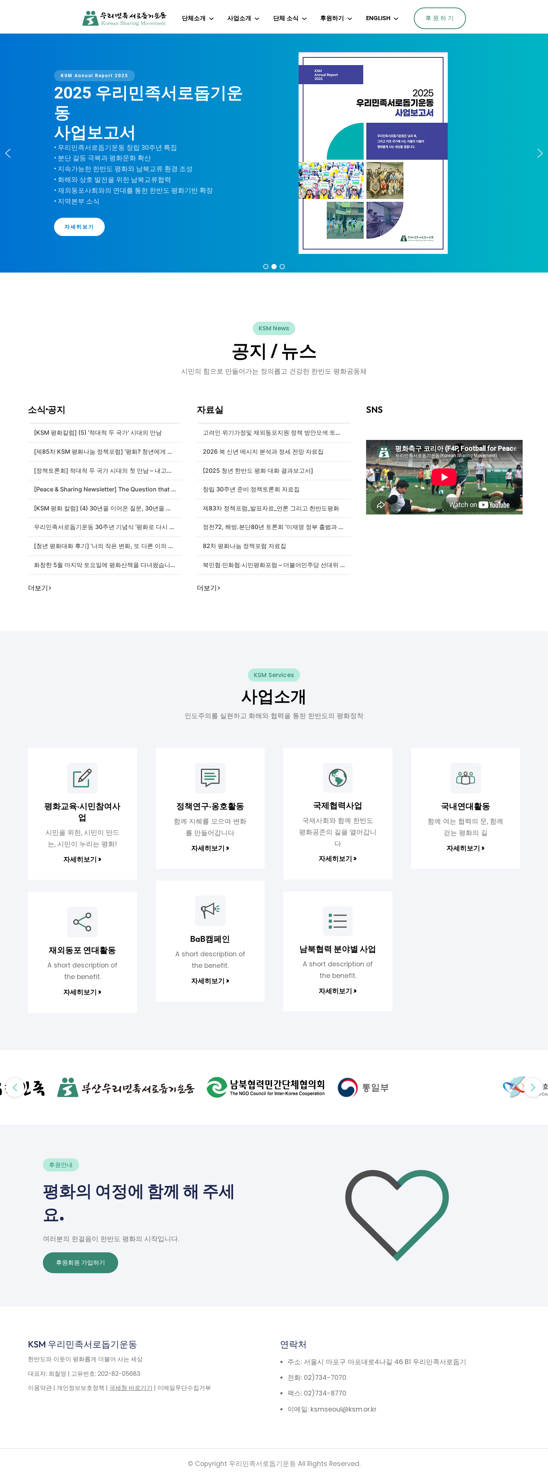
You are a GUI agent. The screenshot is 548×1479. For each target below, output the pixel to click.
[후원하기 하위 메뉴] (349, 18)
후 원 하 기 (439, 18)
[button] (8, 153)
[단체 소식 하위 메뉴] (304, 18)
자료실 (210, 409)
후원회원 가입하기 (80, 1262)
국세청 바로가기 (130, 1388)
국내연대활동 (465, 806)
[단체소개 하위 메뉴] (211, 18)
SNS (374, 409)
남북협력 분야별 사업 (337, 949)
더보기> (39, 587)
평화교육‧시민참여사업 (82, 811)
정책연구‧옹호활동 (210, 806)
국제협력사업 (337, 805)
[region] (274, 153)
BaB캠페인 (210, 939)
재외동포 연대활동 (82, 950)
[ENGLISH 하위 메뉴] (396, 18)
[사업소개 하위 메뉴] (256, 18)
